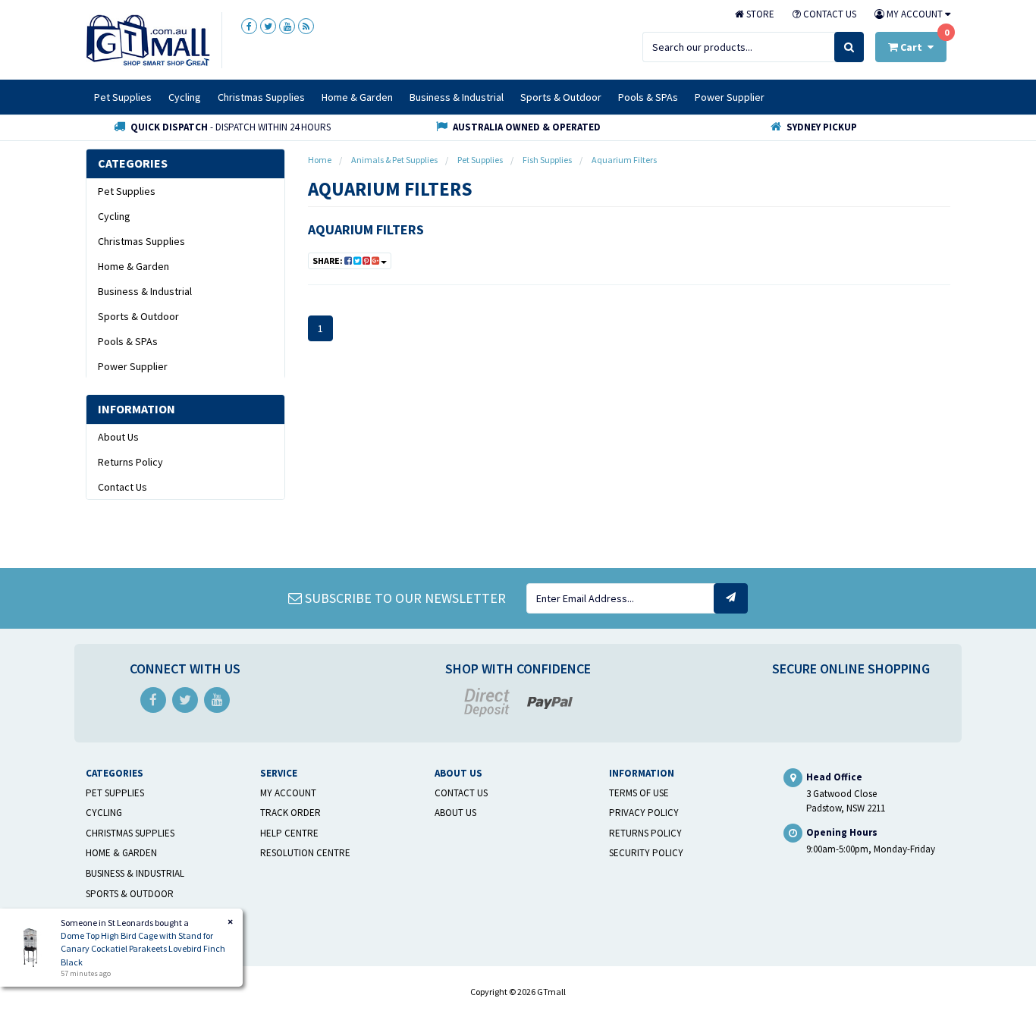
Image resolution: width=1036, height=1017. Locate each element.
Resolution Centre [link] (305, 852)
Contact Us (828, 14)
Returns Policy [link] (130, 462)
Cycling (184, 97)
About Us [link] (118, 437)
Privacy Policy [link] (644, 812)
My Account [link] (288, 792)
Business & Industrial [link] (145, 291)
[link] (249, 26)
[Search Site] (849, 47)
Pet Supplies (123, 97)
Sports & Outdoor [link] (138, 316)
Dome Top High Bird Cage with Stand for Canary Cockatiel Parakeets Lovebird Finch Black (143, 948)
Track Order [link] (290, 812)
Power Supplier (729, 97)
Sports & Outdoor (560, 97)
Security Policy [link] (646, 852)
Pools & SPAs (648, 97)
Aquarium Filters (366, 229)
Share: (328, 260)
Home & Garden (357, 97)
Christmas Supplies (261, 97)
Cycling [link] (114, 216)
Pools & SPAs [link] (128, 341)
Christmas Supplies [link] (141, 241)
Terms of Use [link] (639, 792)
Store (759, 14)
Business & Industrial (457, 97)
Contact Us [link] (122, 487)
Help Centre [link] (289, 833)
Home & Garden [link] (133, 266)
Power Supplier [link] (133, 366)
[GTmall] (148, 39)
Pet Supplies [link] (126, 191)
